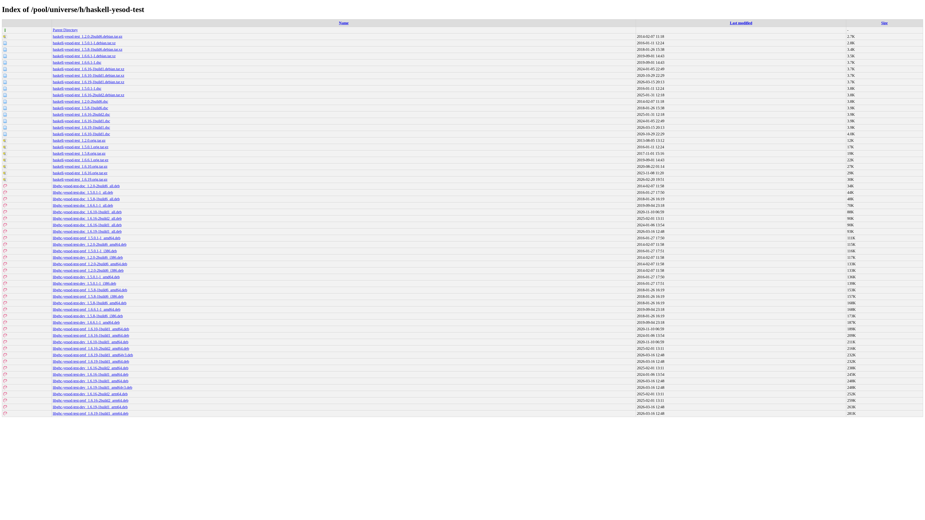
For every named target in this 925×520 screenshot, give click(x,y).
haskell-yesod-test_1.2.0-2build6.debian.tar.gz (87, 36)
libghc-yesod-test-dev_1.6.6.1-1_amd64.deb (86, 322)
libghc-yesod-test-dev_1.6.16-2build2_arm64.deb (90, 394)
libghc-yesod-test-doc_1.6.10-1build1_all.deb (87, 212)
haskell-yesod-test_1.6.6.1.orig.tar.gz (80, 160)
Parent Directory (65, 30)
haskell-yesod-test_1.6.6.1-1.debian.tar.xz (84, 56)
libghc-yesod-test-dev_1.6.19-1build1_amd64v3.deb (92, 387)
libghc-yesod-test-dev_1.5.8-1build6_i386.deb (88, 316)
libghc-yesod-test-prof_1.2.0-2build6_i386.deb (88, 270)
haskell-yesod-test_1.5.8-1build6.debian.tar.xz (87, 49)
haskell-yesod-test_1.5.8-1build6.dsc (80, 108)
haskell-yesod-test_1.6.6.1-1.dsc (77, 62)
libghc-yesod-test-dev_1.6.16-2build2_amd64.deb (90, 368)
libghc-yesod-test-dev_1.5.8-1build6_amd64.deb (89, 303)
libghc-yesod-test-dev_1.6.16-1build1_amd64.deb (90, 374)
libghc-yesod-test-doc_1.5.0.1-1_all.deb (83, 192)
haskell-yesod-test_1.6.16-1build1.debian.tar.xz (88, 69)
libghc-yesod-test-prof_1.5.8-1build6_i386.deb (88, 296)
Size (884, 23)
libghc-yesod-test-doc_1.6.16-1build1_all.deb (87, 225)
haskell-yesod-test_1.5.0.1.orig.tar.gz (80, 147)
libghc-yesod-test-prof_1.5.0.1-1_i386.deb (85, 251)
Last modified (741, 23)
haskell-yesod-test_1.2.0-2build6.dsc (80, 101)
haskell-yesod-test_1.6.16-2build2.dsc (81, 114)
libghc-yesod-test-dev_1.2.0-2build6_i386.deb (88, 257)
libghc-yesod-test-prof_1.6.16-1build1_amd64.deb (91, 335)
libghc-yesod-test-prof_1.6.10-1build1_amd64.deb (91, 329)
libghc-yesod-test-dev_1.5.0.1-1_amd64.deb (86, 277)
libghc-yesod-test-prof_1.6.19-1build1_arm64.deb (90, 413)
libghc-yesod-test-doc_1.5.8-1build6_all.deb (86, 199)
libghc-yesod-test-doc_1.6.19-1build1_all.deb (87, 231)
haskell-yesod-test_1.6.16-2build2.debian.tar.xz (88, 95)
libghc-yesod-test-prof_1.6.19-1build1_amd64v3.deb (93, 355)
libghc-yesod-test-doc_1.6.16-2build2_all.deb (87, 218)
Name (344, 23)
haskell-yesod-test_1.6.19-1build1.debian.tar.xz (88, 82)
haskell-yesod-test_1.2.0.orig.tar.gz (79, 140)
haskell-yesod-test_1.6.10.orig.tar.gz (80, 166)
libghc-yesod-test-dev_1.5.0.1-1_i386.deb (84, 283)
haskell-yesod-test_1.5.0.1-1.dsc (77, 88)
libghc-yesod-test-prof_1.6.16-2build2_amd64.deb (91, 348)
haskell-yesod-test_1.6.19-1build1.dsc (81, 127)
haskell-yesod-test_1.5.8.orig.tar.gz (79, 153)
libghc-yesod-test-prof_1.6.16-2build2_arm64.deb (90, 400)
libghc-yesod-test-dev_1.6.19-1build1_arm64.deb (90, 407)
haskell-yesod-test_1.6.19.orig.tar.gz (80, 179)
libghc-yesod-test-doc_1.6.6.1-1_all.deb (83, 205)
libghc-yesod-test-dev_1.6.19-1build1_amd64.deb (90, 381)
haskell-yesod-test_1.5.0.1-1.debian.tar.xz (84, 43)
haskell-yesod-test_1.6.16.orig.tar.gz (80, 173)
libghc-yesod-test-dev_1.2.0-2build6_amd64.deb (89, 244)
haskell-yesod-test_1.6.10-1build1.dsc (81, 134)
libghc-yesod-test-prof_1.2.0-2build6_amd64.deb (90, 264)
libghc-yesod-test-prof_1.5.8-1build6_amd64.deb (90, 290)
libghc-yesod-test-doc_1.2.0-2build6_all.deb (86, 186)
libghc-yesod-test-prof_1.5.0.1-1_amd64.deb (86, 238)
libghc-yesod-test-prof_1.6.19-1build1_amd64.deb (91, 361)
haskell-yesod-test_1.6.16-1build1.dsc (81, 121)
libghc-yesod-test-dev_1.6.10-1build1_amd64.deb (90, 342)
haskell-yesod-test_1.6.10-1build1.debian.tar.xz (88, 75)
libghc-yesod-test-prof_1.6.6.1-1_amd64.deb (86, 309)
